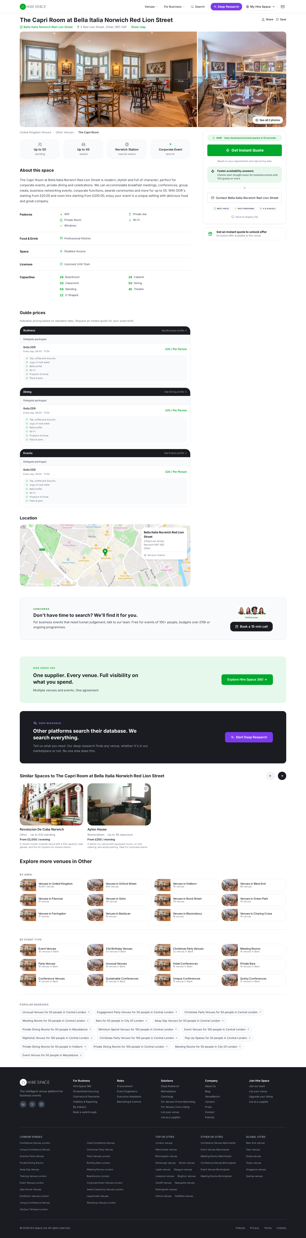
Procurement (125, 1086)
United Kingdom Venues (35, 132)
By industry (79, 1106)
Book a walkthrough (85, 1112)
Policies (209, 1117)
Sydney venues (254, 1176)
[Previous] (270, 776)
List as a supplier (170, 1117)
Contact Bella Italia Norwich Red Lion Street (247, 198)
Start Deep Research (251, 737)
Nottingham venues (166, 1189)
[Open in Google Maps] (105, 555)
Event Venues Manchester (215, 1149)
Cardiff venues (163, 1182)
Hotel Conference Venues (101, 1142)
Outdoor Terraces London (34, 1209)
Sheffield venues (184, 1196)
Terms (268, 1227)
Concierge (167, 1096)
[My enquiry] (282, 6)
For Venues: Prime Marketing (178, 1101)
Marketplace (168, 1091)
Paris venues (253, 1149)
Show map (138, 27)
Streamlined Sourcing (86, 1091)
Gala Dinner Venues (30, 1189)
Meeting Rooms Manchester (216, 1156)
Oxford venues (163, 1196)
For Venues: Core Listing (175, 1106)
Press (208, 1106)
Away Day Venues (29, 1169)
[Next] (282, 776)
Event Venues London (32, 1182)
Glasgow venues (183, 1169)
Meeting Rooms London (100, 1169)
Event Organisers (127, 1091)
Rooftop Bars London (98, 1162)
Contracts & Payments (86, 1096)
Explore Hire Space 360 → (247, 679)
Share (269, 19)
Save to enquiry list (246, 216)
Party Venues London (98, 1156)
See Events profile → (175, 453)
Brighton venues (187, 1176)
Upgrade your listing (261, 1096)
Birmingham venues (166, 1156)
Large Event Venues (97, 1196)
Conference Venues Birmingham (218, 1162)
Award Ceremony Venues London (105, 1189)
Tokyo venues (253, 1162)
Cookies (281, 1227)
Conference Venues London (35, 1142)
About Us (210, 1086)
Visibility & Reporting (85, 1101)
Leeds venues (162, 1169)
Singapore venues (256, 1169)
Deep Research (228, 6)
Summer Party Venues (32, 1156)
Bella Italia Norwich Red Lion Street (48, 27)
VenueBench (212, 1096)
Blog (207, 1091)
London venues (164, 1142)
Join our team (257, 1086)
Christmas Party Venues (100, 1149)
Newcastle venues (185, 1182)
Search (200, 6)
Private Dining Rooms (32, 1162)
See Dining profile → (175, 391)
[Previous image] (25, 804)
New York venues (255, 1142)
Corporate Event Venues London (105, 1182)
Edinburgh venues (165, 1162)
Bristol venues (187, 1162)
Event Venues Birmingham (215, 1169)
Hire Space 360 (82, 1086)
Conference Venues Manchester (218, 1142)
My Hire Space (260, 6)
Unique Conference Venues (35, 1149)
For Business (173, 6)
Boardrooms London (98, 1176)
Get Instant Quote (247, 150)
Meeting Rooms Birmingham (216, 1176)
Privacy (254, 1227)
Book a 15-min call (254, 626)
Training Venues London (33, 1176)
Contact (209, 1112)
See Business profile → (174, 330)
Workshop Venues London (101, 1202)
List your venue (170, 1112)
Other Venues (65, 132)
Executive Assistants (129, 1096)
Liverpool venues (164, 1176)
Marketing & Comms (129, 1101)
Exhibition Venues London (34, 1196)
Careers (210, 1101)
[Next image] (78, 804)
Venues (150, 6)
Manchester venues (166, 1149)
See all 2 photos (270, 120)
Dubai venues (253, 1156)
